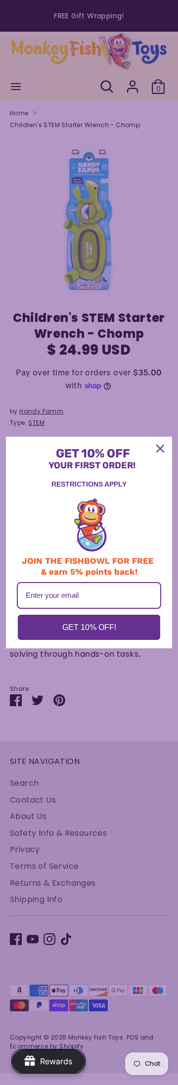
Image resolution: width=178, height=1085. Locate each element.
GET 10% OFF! (89, 627)
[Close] (160, 448)
